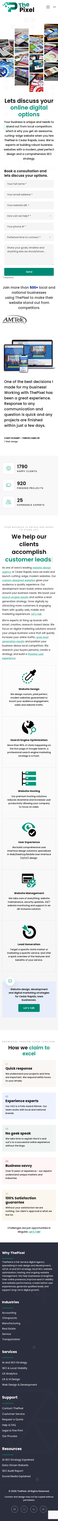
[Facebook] (14, 1509)
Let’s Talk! (34, 1231)
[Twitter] (43, 1509)
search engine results (15, 597)
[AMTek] (14, 319)
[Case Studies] (29, 340)
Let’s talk (36, 614)
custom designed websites (18, 580)
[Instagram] (24, 1509)
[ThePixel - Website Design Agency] (29, 25)
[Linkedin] (33, 1509)
